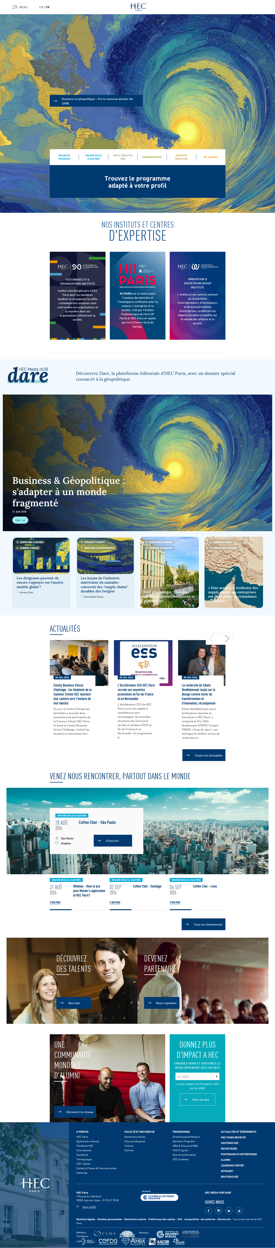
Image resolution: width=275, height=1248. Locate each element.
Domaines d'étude (134, 1137)
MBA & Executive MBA (185, 1145)
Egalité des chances (87, 1141)
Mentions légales (85, 1219)
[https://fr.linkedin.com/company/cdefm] (85, 1241)
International (83, 1150)
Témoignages (84, 1159)
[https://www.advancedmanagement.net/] (190, 1234)
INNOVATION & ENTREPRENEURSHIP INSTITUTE (197, 283)
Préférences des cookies (161, 1219)
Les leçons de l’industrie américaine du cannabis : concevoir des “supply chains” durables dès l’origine (104, 584)
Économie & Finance (29, 548)
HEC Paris (82, 1137)
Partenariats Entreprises (239, 1154)
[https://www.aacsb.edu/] (159, 1241)
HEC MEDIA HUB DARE (218, 1192)
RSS (180, 1219)
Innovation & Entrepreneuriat (99, 548)
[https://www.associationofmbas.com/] (133, 1241)
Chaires (128, 1145)
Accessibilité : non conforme (199, 1219)
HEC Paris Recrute (233, 1137)
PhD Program (180, 1150)
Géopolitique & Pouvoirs (32, 542)
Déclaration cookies (135, 1219)
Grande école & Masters (186, 1137)
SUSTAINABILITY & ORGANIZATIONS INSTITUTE (77, 281)
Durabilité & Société (94, 542)
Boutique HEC (230, 1176)
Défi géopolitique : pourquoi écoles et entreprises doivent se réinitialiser (169, 596)
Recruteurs (229, 1148)
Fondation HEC (85, 1145)
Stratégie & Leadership (161, 548)
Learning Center (232, 1165)
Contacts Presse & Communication (96, 1168)
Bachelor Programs (184, 1141)
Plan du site (224, 1219)
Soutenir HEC (230, 1143)
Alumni (225, 1160)
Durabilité (82, 1154)
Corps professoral (134, 1141)
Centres (129, 1150)
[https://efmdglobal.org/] (179, 1241)
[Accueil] (137, 6)
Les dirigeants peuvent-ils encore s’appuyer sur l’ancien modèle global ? (40, 582)
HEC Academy (181, 1159)
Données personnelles (109, 1219)
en (41, 7)
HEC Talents (83, 1163)
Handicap (81, 1172)
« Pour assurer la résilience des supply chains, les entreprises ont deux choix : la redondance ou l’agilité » (233, 594)
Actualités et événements (238, 1131)
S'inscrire (55, 902)
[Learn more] (197, 267)
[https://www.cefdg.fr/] (108, 1241)
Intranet (227, 1171)
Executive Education (184, 1154)
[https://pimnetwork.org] (127, 1234)
